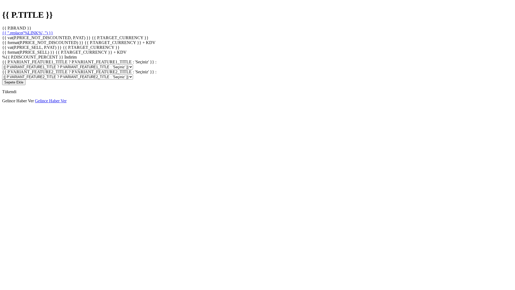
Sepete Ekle (13, 82)
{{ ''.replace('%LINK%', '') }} (27, 33)
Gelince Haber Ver (51, 101)
